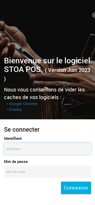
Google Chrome (23, 103)
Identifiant (13, 138)
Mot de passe (16, 161)
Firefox (15, 109)
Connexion (76, 187)
